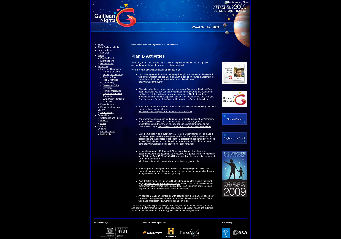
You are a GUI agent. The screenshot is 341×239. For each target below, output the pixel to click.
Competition (103, 115)
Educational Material (110, 107)
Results (104, 120)
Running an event (111, 72)
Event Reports (107, 61)
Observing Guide (111, 85)
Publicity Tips (109, 77)
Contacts (102, 129)
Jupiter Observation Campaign (112, 94)
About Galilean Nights (108, 47)
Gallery (101, 110)
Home (101, 44)
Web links (107, 101)
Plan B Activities (110, 80)
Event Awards (106, 63)
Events (101, 55)
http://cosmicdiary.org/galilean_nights (162, 183)
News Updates (105, 50)
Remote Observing (112, 91)
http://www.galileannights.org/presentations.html (185, 99)
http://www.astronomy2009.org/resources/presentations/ (184, 126)
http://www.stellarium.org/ (151, 82)
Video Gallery (106, 112)
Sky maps (107, 88)
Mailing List (105, 134)
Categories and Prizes (111, 118)
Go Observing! (107, 82)
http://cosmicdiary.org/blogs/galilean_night (169, 201)
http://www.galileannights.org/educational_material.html (165, 111)
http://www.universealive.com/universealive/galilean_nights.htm (169, 161)
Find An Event (107, 58)
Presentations (107, 104)
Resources (103, 66)
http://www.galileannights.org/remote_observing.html (169, 144)
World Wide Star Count (114, 99)
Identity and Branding (113, 74)
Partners (102, 126)
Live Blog (104, 53)
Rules (103, 123)
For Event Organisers (110, 69)
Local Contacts (107, 131)
